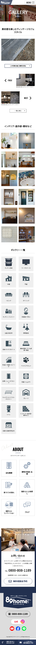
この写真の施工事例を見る (18, 66)
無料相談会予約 (20, 581)
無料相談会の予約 (28, 642)
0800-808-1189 (20, 613)
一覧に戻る (18, 111)
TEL (18, 571)
